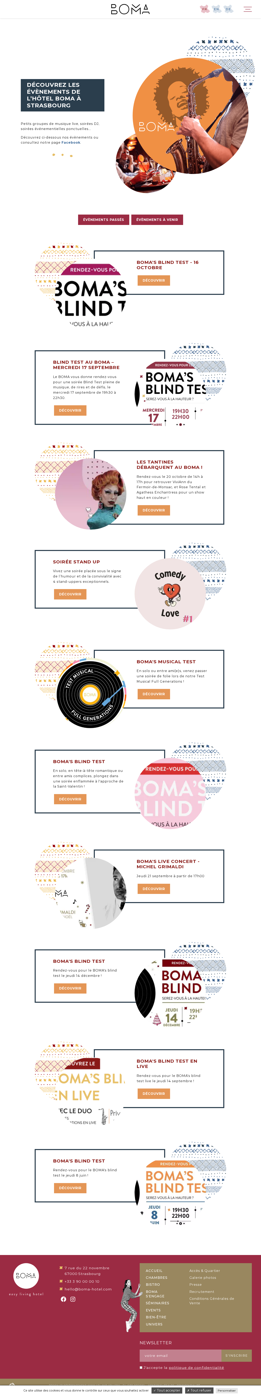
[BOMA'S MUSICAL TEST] (155, 652)
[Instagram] (73, 1299)
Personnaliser (227, 1390)
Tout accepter (168, 1390)
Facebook (71, 142)
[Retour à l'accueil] (130, 9)
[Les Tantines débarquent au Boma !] (155, 453)
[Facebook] (64, 1299)
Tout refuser (200, 1390)
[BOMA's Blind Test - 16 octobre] (155, 253)
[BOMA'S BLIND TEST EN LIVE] (155, 1052)
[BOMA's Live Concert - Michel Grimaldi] (155, 852)
